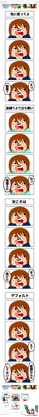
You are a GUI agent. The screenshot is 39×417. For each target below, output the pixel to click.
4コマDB (4, 2)
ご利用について (12, 412)
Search (36, 2)
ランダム (14, 2)
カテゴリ (8, 2)
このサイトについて (7, 412)
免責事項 (22, 412)
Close (26, 405)
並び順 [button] (17, 1)
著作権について (18, 412)
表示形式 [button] (21, 1)
